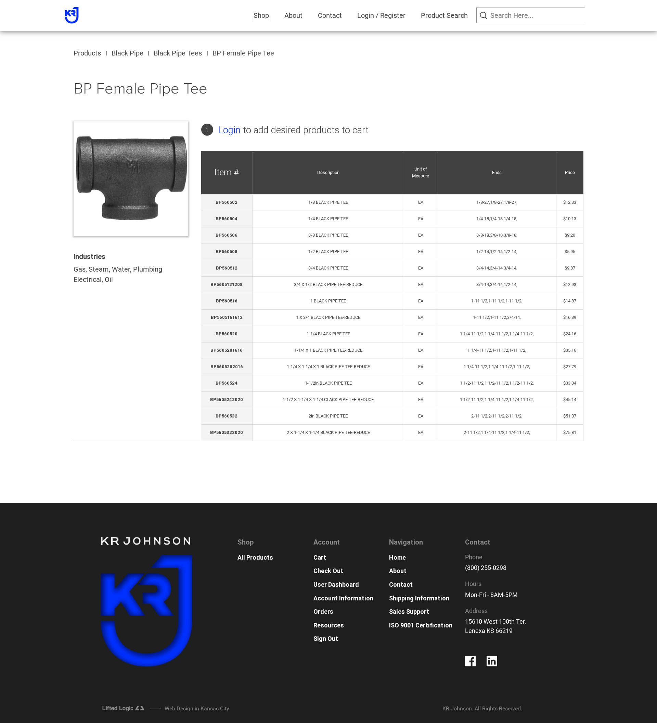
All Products (255, 557)
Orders (323, 611)
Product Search (444, 15)
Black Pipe (127, 53)
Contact (330, 15)
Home (397, 557)
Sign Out (325, 638)
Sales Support (409, 611)
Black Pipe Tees (178, 53)
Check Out (328, 570)
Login (229, 130)
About (293, 15)
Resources (328, 625)
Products (87, 53)
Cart (319, 557)
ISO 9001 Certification (420, 625)
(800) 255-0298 (485, 567)
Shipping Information (419, 598)
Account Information (343, 598)
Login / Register (381, 15)
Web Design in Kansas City (197, 708)
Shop (261, 15)
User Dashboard (336, 584)
